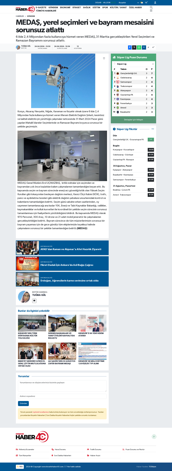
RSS (21, 467)
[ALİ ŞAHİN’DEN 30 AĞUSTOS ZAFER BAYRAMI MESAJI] (62, 351)
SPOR (105, 7)
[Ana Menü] (151, 10)
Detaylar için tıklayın (133, 120)
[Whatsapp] (154, 437)
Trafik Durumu (95, 449)
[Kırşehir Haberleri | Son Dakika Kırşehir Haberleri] (25, 9)
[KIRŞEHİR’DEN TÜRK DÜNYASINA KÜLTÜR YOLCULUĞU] (32, 323)
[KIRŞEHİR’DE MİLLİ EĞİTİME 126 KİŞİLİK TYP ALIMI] (92, 351)
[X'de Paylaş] (134, 47)
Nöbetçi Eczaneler (26, 449)
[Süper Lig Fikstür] (153, 129)
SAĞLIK (87, 7)
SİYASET (76, 7)
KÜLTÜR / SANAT (118, 7)
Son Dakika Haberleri (62, 455)
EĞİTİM (96, 7)
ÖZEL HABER (135, 7)
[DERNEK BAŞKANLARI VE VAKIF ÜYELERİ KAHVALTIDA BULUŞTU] (62, 323)
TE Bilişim (152, 467)
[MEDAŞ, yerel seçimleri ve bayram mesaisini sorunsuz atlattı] (62, 81)
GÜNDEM (53, 7)
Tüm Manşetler (25, 455)
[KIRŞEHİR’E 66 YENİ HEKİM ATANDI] (92, 323)
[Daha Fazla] (144, 47)
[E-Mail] (34, 301)
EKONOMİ (65, 7)
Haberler (20, 16)
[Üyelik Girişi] (154, 2)
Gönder (23, 403)
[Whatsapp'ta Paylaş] (139, 47)
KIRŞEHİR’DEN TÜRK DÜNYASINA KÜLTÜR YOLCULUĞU (27, 335)
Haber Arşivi (95, 455)
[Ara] (151, 7)
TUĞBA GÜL (39, 295)
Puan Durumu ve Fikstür (135, 449)
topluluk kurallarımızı (40, 412)
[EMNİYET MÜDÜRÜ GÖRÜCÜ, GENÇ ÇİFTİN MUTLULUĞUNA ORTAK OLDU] (32, 351)
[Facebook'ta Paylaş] (130, 47)
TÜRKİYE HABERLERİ (46, 11)
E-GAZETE (41, 7)
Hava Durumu (60, 449)
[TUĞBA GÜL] (24, 297)
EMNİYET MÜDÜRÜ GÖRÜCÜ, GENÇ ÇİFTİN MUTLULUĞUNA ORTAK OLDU (32, 363)
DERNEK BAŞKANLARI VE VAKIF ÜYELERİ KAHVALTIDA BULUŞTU (61, 335)
